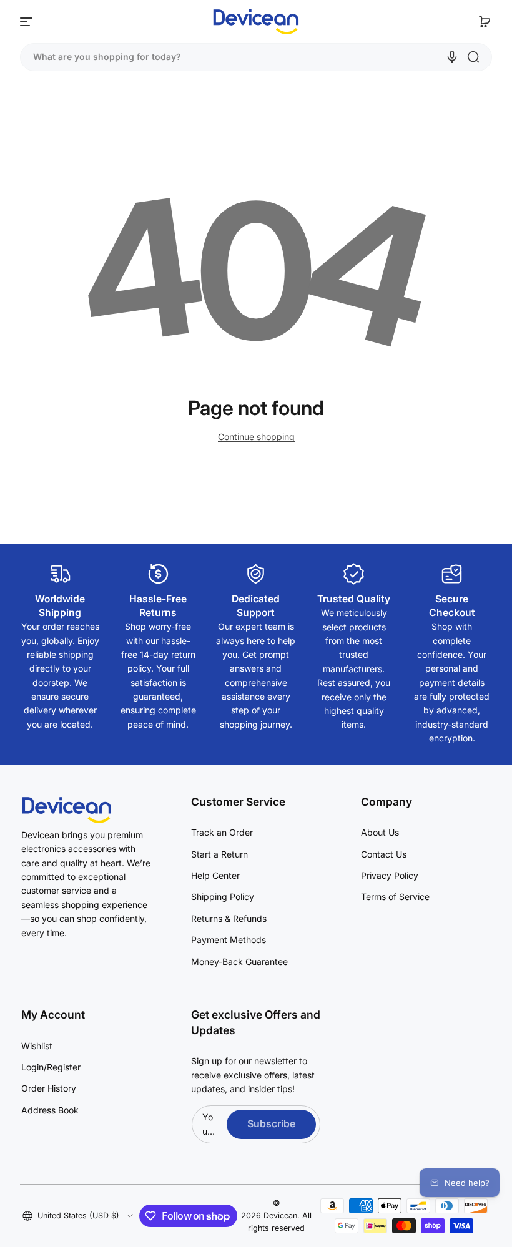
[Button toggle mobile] (27, 22)
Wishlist (36, 1045)
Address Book (50, 1110)
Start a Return (219, 854)
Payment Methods (228, 939)
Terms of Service (395, 896)
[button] (484, 21)
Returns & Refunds (229, 918)
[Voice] (452, 57)
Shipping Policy (222, 896)
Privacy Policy (389, 875)
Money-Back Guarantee (239, 961)
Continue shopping (256, 436)
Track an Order (222, 832)
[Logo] (256, 22)
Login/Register (51, 1067)
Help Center (215, 875)
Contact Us (383, 854)
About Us (380, 832)
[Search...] (473, 57)
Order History (48, 1088)
